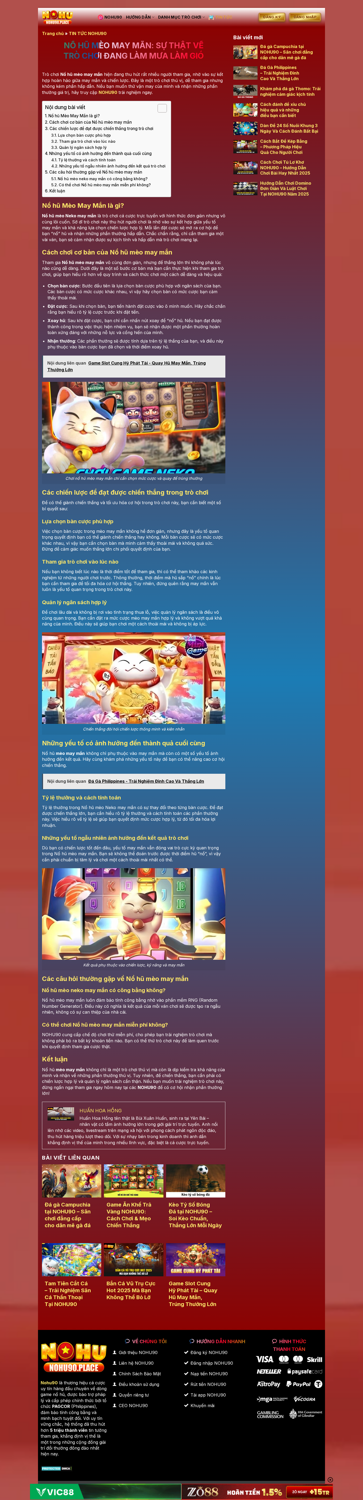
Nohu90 (49, 1382)
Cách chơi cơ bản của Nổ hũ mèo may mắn (90, 122)
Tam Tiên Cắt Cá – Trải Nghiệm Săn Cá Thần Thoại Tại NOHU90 (68, 1293)
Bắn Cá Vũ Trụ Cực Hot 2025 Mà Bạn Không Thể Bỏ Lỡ (131, 1290)
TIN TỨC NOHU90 (88, 33)
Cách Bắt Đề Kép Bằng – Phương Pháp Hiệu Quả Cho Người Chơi (283, 147)
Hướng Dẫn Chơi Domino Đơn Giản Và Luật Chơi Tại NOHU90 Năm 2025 (285, 188)
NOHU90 (113, 17)
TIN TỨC (223, 17)
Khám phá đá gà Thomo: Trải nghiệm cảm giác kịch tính (290, 91)
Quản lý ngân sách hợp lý (83, 147)
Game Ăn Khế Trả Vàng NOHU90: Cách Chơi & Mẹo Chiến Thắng (129, 1215)
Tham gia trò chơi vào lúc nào (87, 141)
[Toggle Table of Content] (160, 108)
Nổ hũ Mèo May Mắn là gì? (74, 115)
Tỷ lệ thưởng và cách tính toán (87, 160)
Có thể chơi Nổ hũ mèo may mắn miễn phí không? (105, 185)
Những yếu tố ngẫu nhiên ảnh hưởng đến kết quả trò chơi (112, 166)
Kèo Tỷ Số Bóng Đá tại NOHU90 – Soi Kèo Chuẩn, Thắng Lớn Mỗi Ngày (195, 1215)
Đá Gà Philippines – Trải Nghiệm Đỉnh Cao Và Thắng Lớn (279, 73)
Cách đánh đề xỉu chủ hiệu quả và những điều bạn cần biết (283, 110)
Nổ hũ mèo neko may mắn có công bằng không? (102, 178)
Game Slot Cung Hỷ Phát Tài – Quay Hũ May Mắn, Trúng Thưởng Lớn (193, 1293)
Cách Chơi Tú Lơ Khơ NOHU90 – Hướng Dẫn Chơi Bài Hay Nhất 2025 (285, 167)
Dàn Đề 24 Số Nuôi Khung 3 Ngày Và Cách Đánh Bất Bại (289, 128)
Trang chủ (53, 33)
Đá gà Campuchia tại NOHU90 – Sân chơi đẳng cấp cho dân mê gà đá (68, 1215)
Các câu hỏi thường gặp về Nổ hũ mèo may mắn (95, 172)
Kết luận (57, 190)
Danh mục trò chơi (179, 17)
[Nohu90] (66, 17)
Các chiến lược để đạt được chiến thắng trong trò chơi (101, 128)
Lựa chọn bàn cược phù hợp (84, 135)
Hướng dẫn (138, 17)
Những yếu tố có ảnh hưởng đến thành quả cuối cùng (100, 153)
